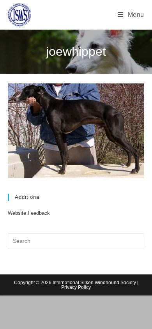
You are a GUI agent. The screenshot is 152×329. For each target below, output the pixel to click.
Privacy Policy (76, 287)
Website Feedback (29, 213)
